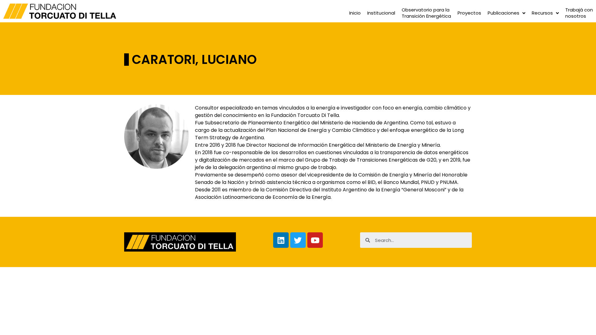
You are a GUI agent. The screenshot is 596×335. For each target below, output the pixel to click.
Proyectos (469, 13)
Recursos (542, 13)
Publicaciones (503, 13)
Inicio (355, 13)
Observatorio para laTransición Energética (426, 13)
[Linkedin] (281, 240)
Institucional (381, 13)
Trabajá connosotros (579, 13)
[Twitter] (298, 240)
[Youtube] (315, 240)
